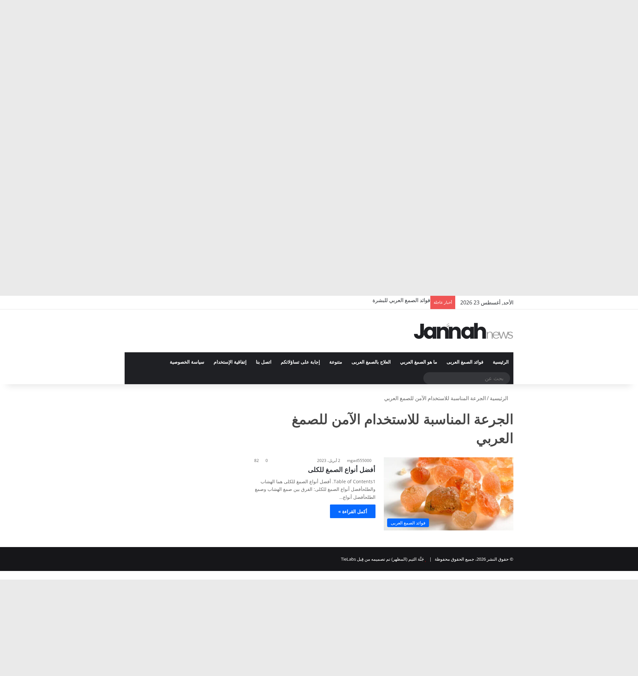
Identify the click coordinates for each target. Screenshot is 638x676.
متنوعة (335, 362)
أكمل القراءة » (352, 511)
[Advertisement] (438, 49)
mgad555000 (359, 460)
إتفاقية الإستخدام (230, 362)
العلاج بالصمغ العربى (371, 362)
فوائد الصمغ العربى (465, 362)
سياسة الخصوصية (187, 362)
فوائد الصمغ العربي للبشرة (401, 300)
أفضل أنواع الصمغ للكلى (341, 469)
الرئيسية (501, 362)
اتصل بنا (263, 362)
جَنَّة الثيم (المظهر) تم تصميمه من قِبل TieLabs (382, 559)
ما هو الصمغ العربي (418, 362)
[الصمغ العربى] (463, 331)
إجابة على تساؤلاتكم (300, 362)
